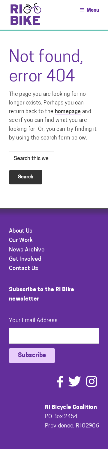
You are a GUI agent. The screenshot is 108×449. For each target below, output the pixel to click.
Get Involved (25, 259)
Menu (93, 10)
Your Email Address (33, 321)
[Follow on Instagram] (91, 386)
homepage (68, 112)
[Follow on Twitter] (75, 386)
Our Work (21, 240)
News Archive (26, 250)
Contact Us (23, 268)
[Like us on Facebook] (60, 386)
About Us (21, 231)
